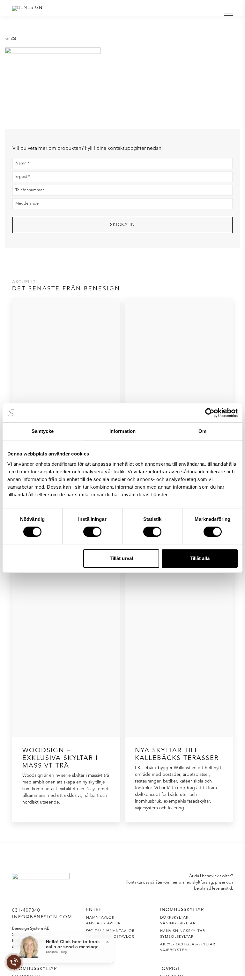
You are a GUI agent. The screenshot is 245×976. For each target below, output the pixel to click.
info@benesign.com (42, 917)
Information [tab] (122, 431)
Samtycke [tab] (43, 431)
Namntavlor (100, 918)
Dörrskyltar (174, 918)
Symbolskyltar (177, 937)
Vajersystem (174, 950)
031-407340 (26, 910)
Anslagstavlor (103, 923)
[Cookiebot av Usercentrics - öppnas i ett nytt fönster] (210, 413)
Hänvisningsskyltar (182, 931)
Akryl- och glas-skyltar (187, 944)
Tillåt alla (200, 558)
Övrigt (171, 968)
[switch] (92, 532)
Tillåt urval (121, 558)
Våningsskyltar (178, 923)
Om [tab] (202, 431)
